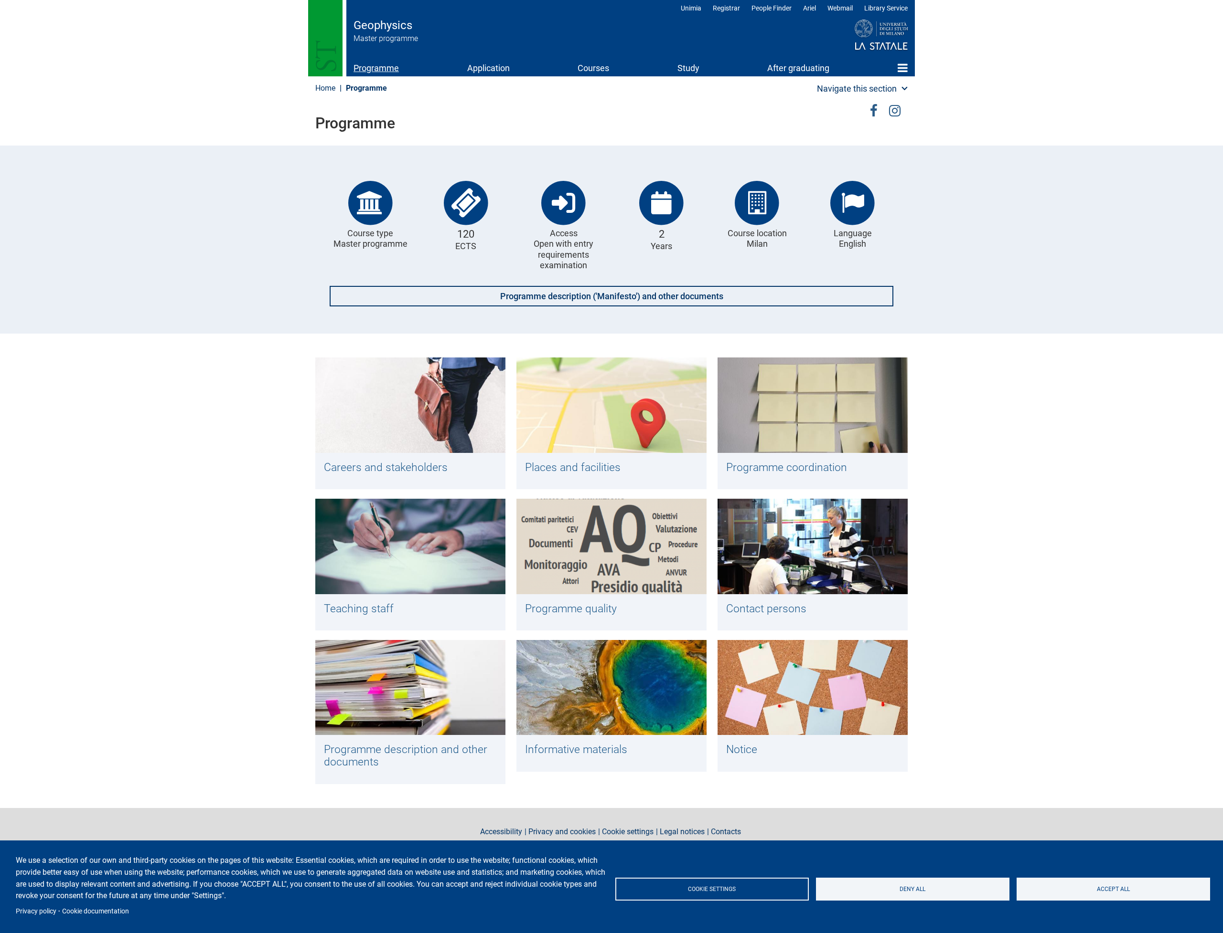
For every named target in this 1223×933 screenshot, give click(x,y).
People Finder (771, 8)
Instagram (894, 109)
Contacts (726, 832)
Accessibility (501, 832)
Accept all (1113, 889)
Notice (741, 749)
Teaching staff (359, 608)
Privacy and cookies (562, 832)
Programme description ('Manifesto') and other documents (611, 296)
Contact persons (766, 608)
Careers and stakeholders (386, 467)
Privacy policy (36, 911)
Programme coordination (786, 467)
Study (688, 68)
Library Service (886, 8)
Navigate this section (857, 89)
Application (488, 68)
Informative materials (576, 749)
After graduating (798, 68)
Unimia (691, 8)
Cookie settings (712, 889)
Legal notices (682, 832)
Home (903, 67)
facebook (873, 109)
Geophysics (383, 25)
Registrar (726, 8)
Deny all (912, 889)
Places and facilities (573, 467)
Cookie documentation (95, 911)
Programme (376, 68)
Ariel (809, 8)
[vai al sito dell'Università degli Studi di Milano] (863, 35)
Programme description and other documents (405, 755)
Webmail (840, 8)
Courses (593, 68)
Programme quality (571, 608)
